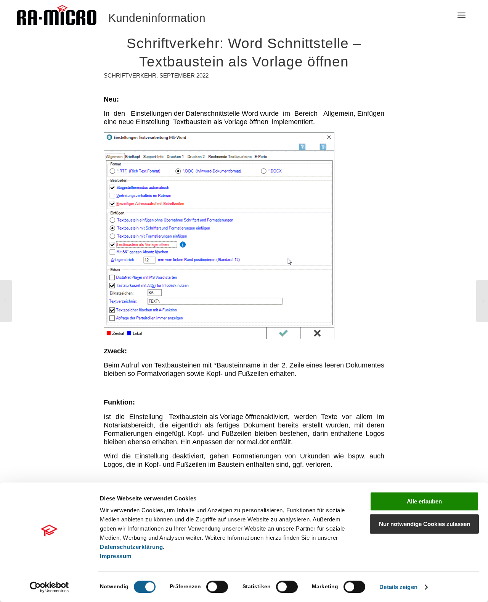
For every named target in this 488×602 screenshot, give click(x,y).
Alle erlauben (424, 501)
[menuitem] (461, 15)
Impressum (116, 556)
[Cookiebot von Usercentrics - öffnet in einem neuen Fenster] (49, 587)
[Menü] (461, 15)
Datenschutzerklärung (131, 547)
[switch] (217, 587)
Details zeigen (398, 587)
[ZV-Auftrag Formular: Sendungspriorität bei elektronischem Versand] (6, 301)
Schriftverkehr (130, 76)
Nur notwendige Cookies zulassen (424, 524)
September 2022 (184, 76)
